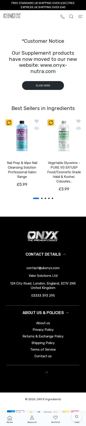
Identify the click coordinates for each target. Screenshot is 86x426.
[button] (36, 198)
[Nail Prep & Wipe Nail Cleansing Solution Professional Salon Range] (22, 136)
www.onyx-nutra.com (48, 68)
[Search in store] (71, 17)
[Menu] (80, 17)
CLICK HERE (43, 85)
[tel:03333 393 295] (62, 16)
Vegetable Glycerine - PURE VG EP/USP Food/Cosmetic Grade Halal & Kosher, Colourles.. (64, 172)
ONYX (41, 399)
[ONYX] (12, 16)
